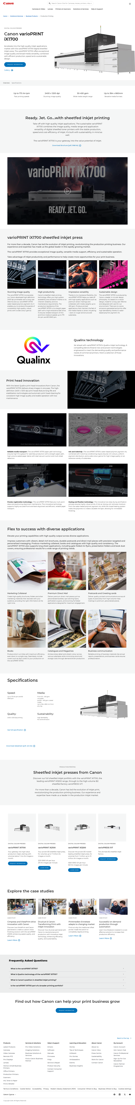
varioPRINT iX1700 (17, 847)
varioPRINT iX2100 (47, 847)
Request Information (15, 64)
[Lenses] (54, 9)
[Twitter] (125, 1094)
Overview (6, 83)
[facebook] (114, 1094)
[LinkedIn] (119, 1094)
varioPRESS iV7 (105, 847)
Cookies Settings (124, 1089)
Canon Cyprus (8, 1094)
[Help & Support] (104, 9)
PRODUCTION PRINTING (67, 767)
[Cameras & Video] (46, 9)
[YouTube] (130, 1094)
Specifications (16, 83)
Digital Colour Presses (13, 28)
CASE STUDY (11, 918)
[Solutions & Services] (89, 9)
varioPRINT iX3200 (77, 847)
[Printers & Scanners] (71, 9)
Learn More (44, 868)
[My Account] (130, 3)
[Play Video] (101, 390)
